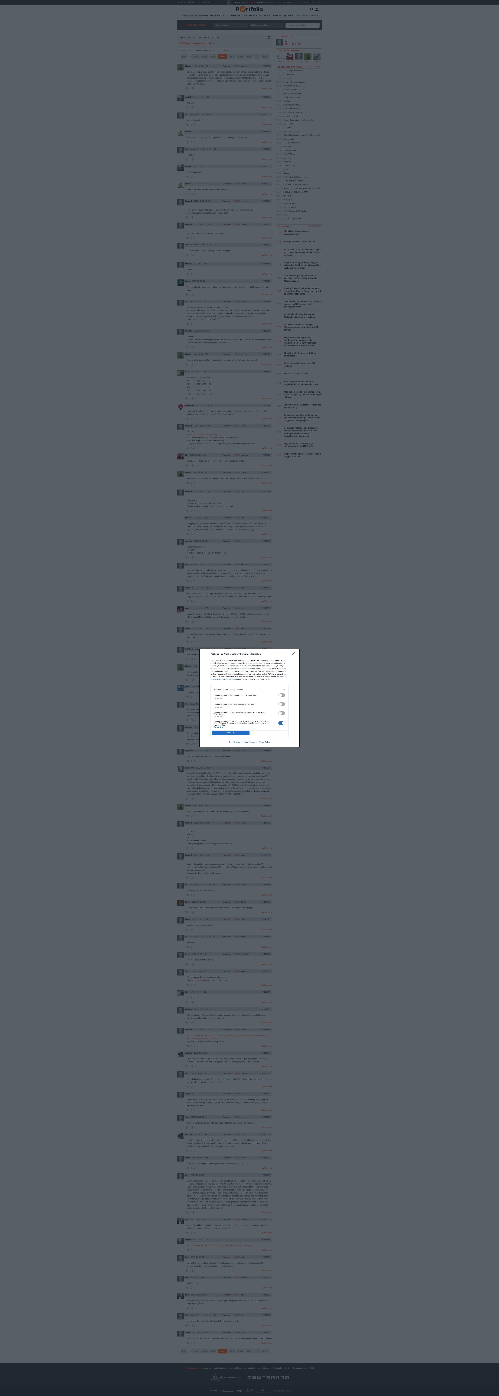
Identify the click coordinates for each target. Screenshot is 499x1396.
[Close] (294, 654)
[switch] (281, 695)
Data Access (249, 742)
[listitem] (249, 689)
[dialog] (249, 698)
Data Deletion (234, 742)
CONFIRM (231, 733)
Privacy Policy (264, 742)
